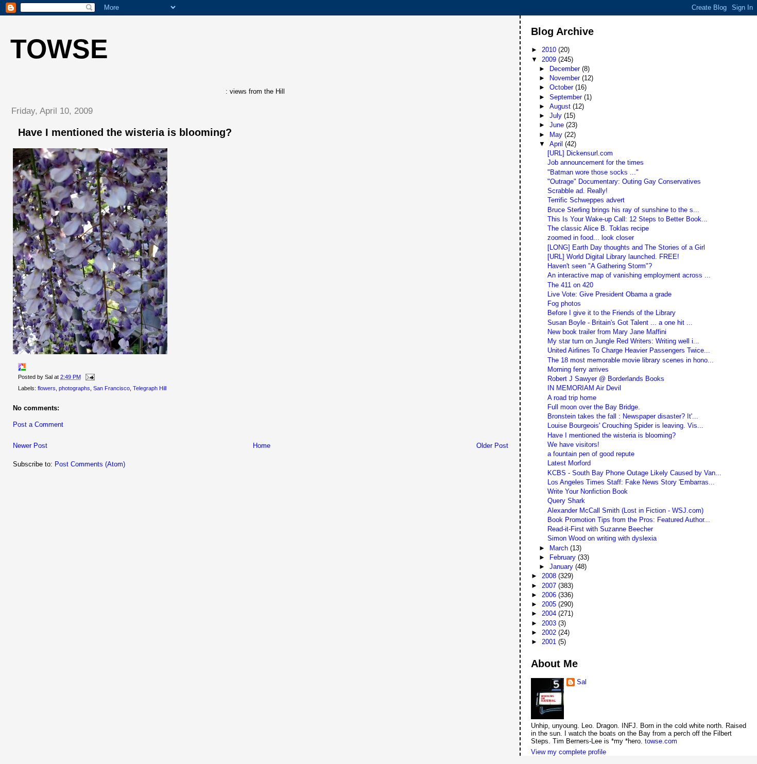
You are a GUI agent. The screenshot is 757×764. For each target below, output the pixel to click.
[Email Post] (88, 377)
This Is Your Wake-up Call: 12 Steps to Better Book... (627, 219)
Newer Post (30, 445)
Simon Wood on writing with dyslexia (602, 538)
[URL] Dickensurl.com (580, 153)
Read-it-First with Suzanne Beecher (600, 529)
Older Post (492, 445)
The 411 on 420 (570, 285)
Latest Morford (569, 463)
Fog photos (564, 303)
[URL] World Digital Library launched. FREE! (613, 257)
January (562, 566)
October (562, 87)
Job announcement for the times (595, 162)
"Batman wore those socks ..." (593, 172)
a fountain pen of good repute (590, 454)
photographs (74, 388)
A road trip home (571, 398)
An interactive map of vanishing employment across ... (629, 275)
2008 (550, 576)
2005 (550, 604)
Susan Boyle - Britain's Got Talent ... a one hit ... (620, 322)
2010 (550, 50)
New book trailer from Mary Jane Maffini (606, 332)
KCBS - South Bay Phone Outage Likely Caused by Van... (634, 473)
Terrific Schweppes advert (586, 200)
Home (261, 445)
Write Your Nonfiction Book (587, 491)
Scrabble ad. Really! (577, 191)
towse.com (661, 741)
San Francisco (111, 388)
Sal (582, 682)
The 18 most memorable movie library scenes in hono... (630, 360)
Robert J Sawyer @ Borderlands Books (605, 379)
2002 (550, 632)
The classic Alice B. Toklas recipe (598, 228)
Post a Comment (38, 424)
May (556, 134)
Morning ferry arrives (578, 369)
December (565, 69)
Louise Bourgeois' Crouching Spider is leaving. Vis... (625, 425)
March (559, 548)
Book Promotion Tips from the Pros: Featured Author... (628, 520)
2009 (550, 59)
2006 (550, 595)
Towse (59, 49)
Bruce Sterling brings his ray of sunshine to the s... (623, 210)
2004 (550, 613)
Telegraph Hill (149, 388)
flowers (47, 388)
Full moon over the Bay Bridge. (593, 407)
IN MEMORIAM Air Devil (584, 388)
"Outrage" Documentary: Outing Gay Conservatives (624, 181)
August (561, 106)
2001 (550, 642)
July (556, 115)
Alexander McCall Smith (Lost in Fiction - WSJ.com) (625, 510)
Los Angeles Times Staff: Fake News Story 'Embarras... (631, 482)
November (565, 78)
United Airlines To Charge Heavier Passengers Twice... (628, 350)
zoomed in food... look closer (590, 237)
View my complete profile (568, 752)
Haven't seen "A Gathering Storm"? (599, 266)
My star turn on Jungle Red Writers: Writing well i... (623, 341)
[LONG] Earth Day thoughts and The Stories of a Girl (626, 247)
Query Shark (566, 501)
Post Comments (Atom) (90, 464)
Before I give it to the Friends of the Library (611, 313)
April (557, 144)
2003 (550, 623)
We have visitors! (573, 444)
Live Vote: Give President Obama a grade (609, 294)
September (566, 97)
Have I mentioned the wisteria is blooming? (125, 132)
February (563, 557)
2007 (550, 585)
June (557, 125)
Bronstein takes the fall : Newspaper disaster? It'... (622, 416)
